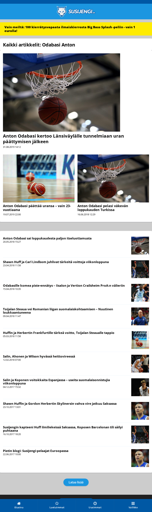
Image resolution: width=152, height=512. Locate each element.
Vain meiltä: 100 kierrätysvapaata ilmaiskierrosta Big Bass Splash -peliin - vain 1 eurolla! (69, 29)
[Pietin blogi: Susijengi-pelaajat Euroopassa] (140, 458)
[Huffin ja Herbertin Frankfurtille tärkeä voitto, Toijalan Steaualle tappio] (140, 340)
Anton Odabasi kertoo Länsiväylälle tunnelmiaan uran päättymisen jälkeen (63, 138)
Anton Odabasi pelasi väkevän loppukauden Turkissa (102, 208)
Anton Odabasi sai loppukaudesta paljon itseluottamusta (47, 238)
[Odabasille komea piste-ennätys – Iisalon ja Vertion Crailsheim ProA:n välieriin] (140, 293)
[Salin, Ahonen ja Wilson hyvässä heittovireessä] (140, 364)
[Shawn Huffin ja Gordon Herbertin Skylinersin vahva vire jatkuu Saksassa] (140, 411)
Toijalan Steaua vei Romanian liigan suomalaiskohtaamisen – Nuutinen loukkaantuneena (58, 311)
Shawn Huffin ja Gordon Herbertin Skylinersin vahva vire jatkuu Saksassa (60, 403)
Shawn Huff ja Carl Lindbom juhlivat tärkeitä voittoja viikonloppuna (56, 262)
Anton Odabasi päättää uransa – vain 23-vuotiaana (37, 208)
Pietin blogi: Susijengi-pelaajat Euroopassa (35, 451)
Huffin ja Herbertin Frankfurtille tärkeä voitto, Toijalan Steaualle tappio (58, 333)
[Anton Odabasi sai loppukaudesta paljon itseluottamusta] (140, 246)
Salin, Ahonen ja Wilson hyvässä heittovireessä (39, 356)
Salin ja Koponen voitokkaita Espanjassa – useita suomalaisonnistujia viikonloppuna (56, 382)
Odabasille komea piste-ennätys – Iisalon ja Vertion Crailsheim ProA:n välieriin (64, 285)
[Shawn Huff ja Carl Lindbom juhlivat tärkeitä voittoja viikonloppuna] (140, 269)
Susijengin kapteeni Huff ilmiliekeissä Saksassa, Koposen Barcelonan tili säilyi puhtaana (63, 429)
